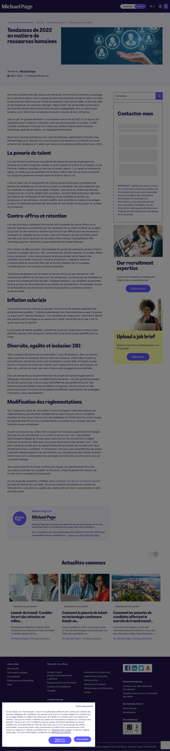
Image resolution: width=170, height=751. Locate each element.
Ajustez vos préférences (60, 740)
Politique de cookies (61, 732)
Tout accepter (82, 739)
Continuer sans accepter (84, 706)
